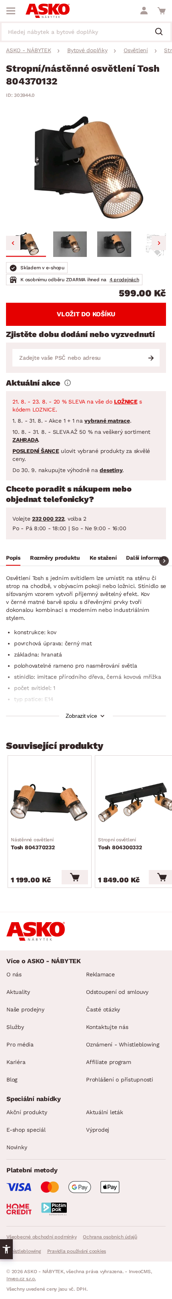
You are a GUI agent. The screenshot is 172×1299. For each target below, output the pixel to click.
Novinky (16, 1147)
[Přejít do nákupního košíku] (161, 11)
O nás (14, 974)
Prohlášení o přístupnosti (119, 1079)
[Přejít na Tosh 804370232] (49, 802)
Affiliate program (108, 1062)
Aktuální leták (104, 1112)
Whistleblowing (23, 1251)
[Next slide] (159, 243)
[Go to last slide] (13, 243)
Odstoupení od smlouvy (117, 992)
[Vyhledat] (162, 32)
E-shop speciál (26, 1130)
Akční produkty (26, 1112)
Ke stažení (103, 557)
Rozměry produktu (55, 557)
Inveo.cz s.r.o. (21, 1278)
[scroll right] (164, 561)
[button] (26, 244)
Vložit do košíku (86, 314)
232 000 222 (48, 518)
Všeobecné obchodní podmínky (41, 1237)
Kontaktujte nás (107, 1027)
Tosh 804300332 (120, 843)
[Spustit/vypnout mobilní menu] (11, 11)
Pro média (20, 1044)
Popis (13, 557)
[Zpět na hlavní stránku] (48, 11)
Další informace (147, 557)
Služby (15, 1027)
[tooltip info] (68, 383)
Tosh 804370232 (33, 843)
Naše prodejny (25, 1009)
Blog (11, 1079)
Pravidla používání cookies (76, 1251)
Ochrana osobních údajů (110, 1237)
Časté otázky (103, 1009)
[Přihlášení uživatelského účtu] (144, 11)
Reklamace (100, 974)
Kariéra (15, 1062)
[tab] (13, 559)
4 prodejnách (124, 279)
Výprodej (97, 1130)
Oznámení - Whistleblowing (122, 1044)
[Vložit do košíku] (75, 877)
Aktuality (18, 992)
